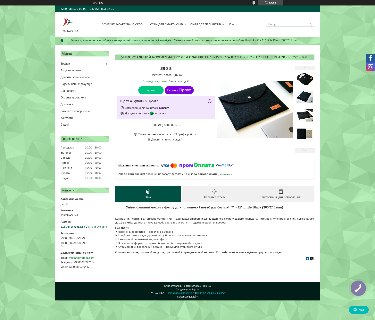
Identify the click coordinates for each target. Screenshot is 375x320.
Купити (151, 90)
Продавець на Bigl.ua (187, 289)
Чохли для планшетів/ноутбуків (91, 40)
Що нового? (68, 90)
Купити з (172, 90)
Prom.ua (206, 286)
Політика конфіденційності (211, 293)
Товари (65, 63)
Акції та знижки (71, 70)
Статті (65, 124)
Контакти (67, 118)
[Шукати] (310, 24)
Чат (361, 309)
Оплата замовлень (73, 97)
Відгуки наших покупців (76, 84)
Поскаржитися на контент (180, 293)
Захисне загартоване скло (122, 24)
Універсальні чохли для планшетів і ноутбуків (142, 40)
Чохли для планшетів (205, 24)
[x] (311, 259)
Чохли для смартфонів (165, 24)
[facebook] (307, 259)
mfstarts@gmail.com (81, 257)
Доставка (67, 104)
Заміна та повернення (75, 111)
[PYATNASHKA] (68, 21)
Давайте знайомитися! (75, 77)
